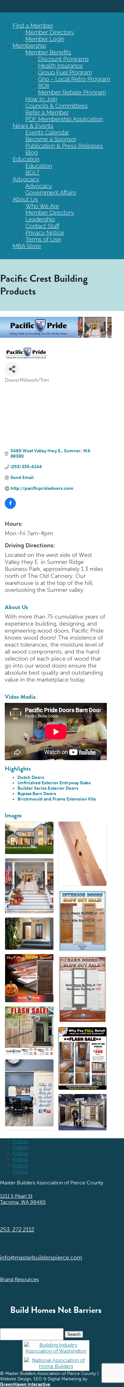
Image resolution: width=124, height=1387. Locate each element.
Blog (31, 152)
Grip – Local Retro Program (74, 79)
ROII (43, 85)
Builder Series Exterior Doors (47, 788)
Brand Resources (19, 1279)
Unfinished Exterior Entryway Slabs (54, 783)
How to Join (41, 99)
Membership (29, 45)
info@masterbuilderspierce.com (41, 1257)
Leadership (40, 219)
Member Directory (49, 32)
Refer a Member (47, 112)
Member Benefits (48, 52)
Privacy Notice (44, 232)
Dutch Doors (30, 777)
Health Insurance (60, 65)
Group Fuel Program (65, 72)
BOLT (32, 172)
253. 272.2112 (17, 1229)
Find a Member (33, 25)
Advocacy (26, 179)
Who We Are (42, 206)
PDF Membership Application (64, 119)
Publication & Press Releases (64, 145)
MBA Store (27, 246)
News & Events (33, 125)
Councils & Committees (56, 105)
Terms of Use (43, 239)
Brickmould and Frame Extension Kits (56, 799)
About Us (25, 199)
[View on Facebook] (10, 507)
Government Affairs (50, 192)
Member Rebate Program (72, 92)
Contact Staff (42, 226)
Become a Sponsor (50, 139)
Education (26, 159)
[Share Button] (12, 369)
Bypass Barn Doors (36, 793)
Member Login (44, 39)
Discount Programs (63, 59)
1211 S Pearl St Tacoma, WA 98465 (23, 1199)
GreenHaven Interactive (25, 1384)
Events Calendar (47, 132)
